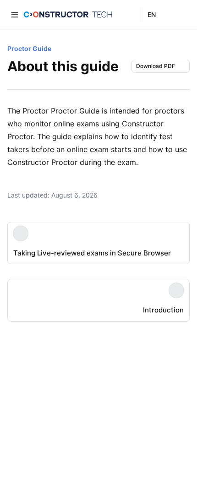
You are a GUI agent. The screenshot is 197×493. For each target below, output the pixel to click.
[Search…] (182, 14)
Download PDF (155, 65)
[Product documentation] (68, 14)
